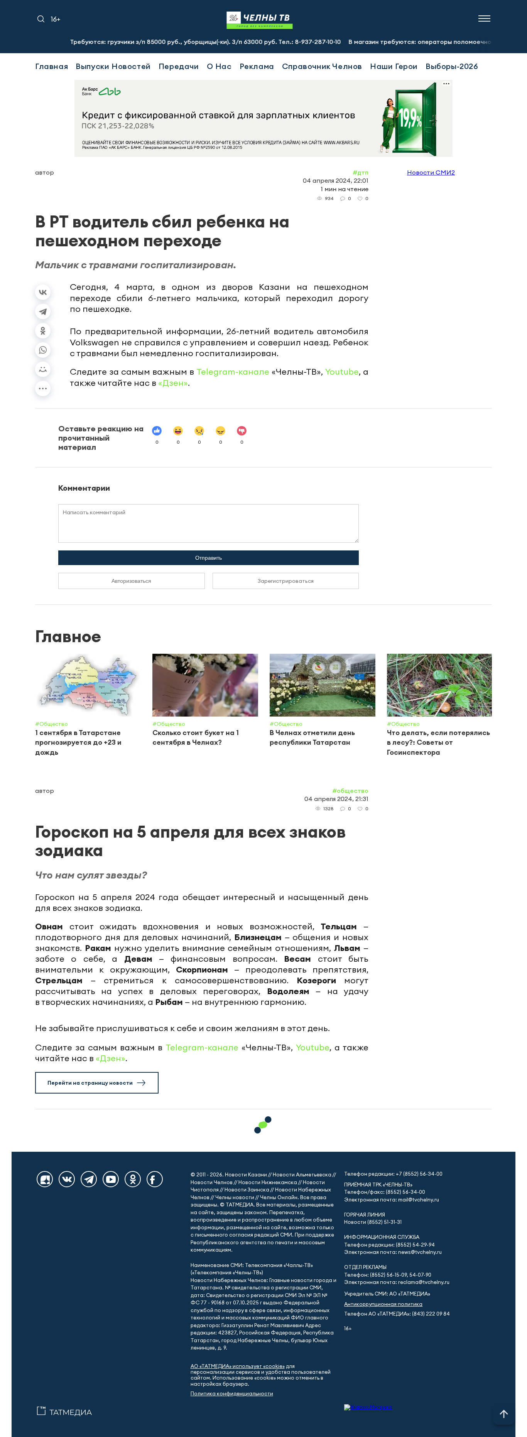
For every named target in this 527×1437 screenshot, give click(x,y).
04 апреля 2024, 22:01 (335, 180)
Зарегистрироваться (286, 580)
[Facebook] (155, 1179)
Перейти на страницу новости (90, 1082)
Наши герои (394, 66)
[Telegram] (43, 311)
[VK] (67, 1179)
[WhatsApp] (43, 350)
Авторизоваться (131, 581)
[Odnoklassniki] (133, 1179)
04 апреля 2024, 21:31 (336, 799)
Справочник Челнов (322, 66)
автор (44, 172)
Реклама (257, 66)
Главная (51, 66)
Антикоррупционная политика (383, 1304)
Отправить (208, 558)
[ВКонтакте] (43, 292)
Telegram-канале (232, 371)
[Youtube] (111, 1179)
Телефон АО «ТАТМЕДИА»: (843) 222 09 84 (397, 1314)
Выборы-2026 (452, 66)
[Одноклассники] (43, 330)
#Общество (350, 790)
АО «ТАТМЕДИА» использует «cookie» (238, 1366)
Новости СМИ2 (431, 172)
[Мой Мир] (43, 369)
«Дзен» (173, 382)
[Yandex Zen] (45, 1179)
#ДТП (360, 172)
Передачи (179, 66)
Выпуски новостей (113, 66)
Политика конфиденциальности (232, 1394)
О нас (219, 66)
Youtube (342, 371)
